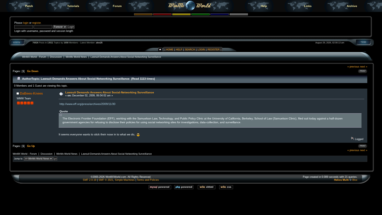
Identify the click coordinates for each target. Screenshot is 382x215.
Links (308, 6)
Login (201, 49)
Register (214, 49)
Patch (29, 6)
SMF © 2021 (105, 179)
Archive (352, 6)
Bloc (355, 179)
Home (169, 49)
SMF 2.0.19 (89, 179)
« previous (353, 66)
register (36, 22)
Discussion (56, 57)
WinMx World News (76, 57)
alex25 (99, 42)
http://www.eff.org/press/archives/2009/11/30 (87, 104)
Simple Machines (125, 179)
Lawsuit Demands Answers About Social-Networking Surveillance (126, 57)
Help (264, 6)
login (25, 22)
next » (363, 66)
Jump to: (18, 158)
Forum (117, 6)
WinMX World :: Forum (34, 57)
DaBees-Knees (31, 93)
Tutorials (73, 6)
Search (190, 49)
